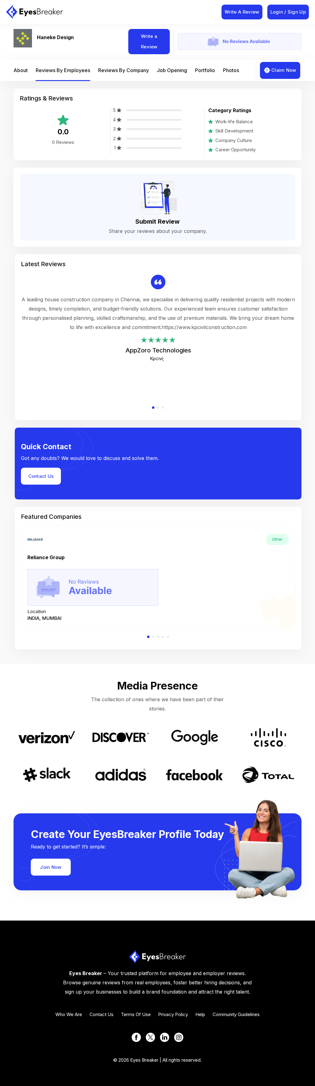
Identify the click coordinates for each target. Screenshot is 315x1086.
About (21, 70)
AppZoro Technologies (158, 350)
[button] (153, 407)
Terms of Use (136, 1014)
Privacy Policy (173, 1014)
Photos (231, 70)
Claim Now (283, 70)
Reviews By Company (123, 70)
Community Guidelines (236, 1014)
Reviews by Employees (63, 70)
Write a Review (149, 41)
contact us (102, 1014)
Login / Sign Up (288, 12)
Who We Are (68, 1014)
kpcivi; (157, 358)
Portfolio (205, 70)
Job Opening (172, 70)
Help (200, 1014)
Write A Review (242, 12)
